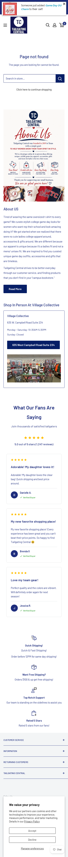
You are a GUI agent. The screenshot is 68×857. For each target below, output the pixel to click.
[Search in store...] (60, 78)
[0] (61, 25)
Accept (32, 830)
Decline (32, 839)
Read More (15, 289)
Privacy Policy (32, 821)
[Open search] (48, 25)
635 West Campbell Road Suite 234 (33, 344)
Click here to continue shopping (34, 89)
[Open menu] (5, 25)
